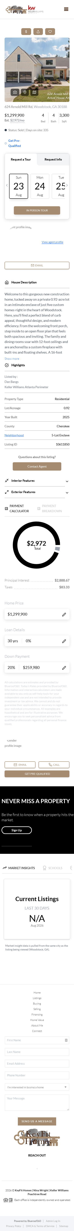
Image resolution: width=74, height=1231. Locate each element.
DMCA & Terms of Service (40, 1226)
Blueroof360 (34, 1221)
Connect (37, 1030)
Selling (37, 1009)
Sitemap (63, 1226)
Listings (37, 998)
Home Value (37, 1020)
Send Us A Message (37, 1121)
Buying (37, 1003)
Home (37, 992)
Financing (37, 1014)
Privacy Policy (13, 1226)
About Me (37, 1025)
